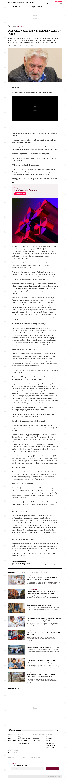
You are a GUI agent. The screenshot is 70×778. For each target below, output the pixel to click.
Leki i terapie (20, 26)
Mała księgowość (51, 742)
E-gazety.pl (49, 738)
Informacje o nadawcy (24, 742)
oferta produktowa (34, 757)
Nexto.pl (48, 740)
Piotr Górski (15, 87)
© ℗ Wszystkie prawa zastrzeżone (21, 563)
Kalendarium (22, 757)
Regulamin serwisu (23, 740)
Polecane (24, 572)
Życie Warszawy (50, 747)
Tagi (45, 572)
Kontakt (10, 738)
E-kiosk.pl (48, 737)
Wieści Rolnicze (50, 745)
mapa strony (11, 757)
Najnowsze (35, 572)
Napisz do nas (12, 740)
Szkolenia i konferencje (14, 752)
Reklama (35, 737)
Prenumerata (36, 740)
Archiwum (35, 742)
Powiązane (11, 572)
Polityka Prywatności (23, 737)
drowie (39, 7)
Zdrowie (14, 26)
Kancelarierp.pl (50, 743)
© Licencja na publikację (19, 561)
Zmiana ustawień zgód (24, 738)
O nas (9, 737)
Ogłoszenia (36, 738)
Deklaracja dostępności (24, 743)
